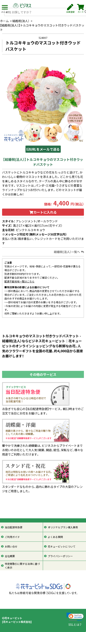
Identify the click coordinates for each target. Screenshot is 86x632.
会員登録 (70, 11)
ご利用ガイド (12, 537)
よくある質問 (55, 537)
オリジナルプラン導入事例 (63, 527)
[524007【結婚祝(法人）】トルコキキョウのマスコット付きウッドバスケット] (43, 101)
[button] (75, 616)
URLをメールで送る (45, 149)
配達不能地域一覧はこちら (19, 281)
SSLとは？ (75, 624)
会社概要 (10, 556)
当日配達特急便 (13, 527)
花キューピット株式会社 (17, 622)
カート (81, 11)
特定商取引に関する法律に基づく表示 (22, 565)
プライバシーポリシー (60, 556)
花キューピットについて (61, 546)
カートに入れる (45, 212)
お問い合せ (11, 546)
